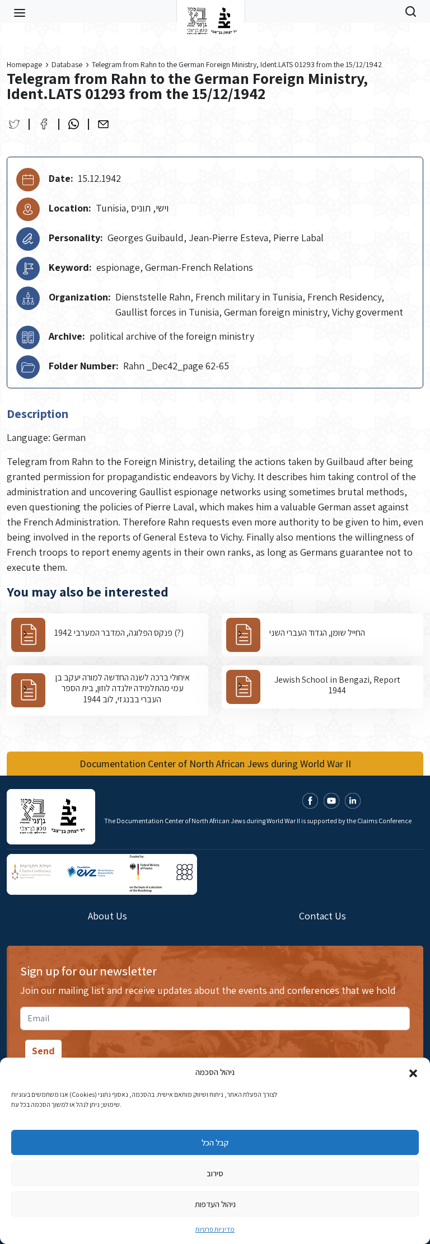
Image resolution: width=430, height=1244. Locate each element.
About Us (107, 915)
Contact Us (322, 915)
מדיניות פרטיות (215, 1229)
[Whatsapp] (73, 124)
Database (67, 64)
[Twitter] (14, 124)
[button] (413, 1072)
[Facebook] (44, 124)
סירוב (215, 1173)
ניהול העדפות (215, 1204)
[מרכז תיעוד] (210, 11)
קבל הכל (215, 1142)
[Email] (103, 124)
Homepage (24, 64)
